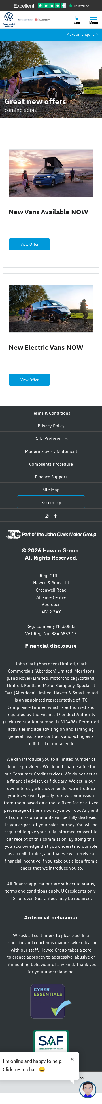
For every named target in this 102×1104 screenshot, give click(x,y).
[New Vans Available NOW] (51, 173)
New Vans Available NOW (48, 211)
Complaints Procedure (51, 464)
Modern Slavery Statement (51, 451)
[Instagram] (47, 515)
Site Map (51, 489)
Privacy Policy (51, 426)
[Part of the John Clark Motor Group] (51, 537)
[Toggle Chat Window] (87, 1089)
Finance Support (51, 477)
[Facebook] (55, 515)
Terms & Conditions (51, 413)
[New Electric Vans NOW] (51, 308)
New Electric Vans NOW (46, 347)
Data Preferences (51, 438)
